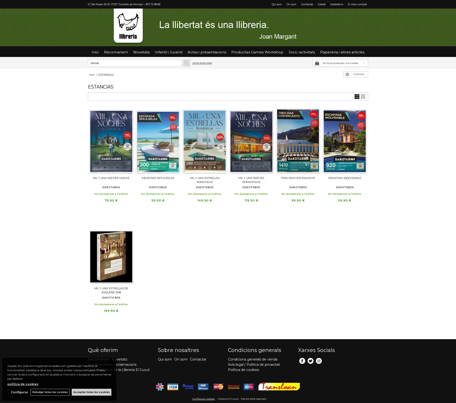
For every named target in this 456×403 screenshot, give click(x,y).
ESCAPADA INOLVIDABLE (344, 178)
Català (322, 4)
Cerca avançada (202, 63)
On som (291, 4)
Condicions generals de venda (252, 359)
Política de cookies (243, 370)
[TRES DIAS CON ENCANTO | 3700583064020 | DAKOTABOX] (298, 140)
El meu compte (357, 4)
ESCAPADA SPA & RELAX (158, 178)
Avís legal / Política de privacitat (254, 364)
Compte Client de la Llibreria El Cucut (119, 370)
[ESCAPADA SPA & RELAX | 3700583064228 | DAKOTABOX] (158, 140)
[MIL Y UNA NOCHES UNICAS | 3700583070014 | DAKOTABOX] (111, 140)
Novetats (119, 359)
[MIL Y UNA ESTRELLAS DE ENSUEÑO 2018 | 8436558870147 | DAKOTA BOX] (111, 250)
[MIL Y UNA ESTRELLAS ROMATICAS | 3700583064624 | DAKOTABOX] (205, 140)
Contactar (307, 4)
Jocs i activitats (302, 52)
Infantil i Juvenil (168, 52)
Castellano (336, 4)
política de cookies (22, 384)
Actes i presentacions (207, 52)
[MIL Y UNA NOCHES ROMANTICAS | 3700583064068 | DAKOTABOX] (251, 140)
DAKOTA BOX (111, 297)
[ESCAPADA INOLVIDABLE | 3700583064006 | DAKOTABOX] (345, 140)
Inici (95, 52)
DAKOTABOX (111, 187)
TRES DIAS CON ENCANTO (298, 178)
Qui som (277, 4)
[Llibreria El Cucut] (228, 27)
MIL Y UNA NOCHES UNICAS (111, 178)
